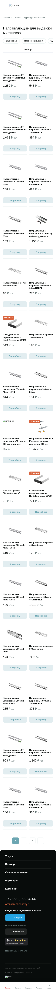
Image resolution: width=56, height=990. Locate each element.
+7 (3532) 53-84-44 (20, 899)
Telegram (17, 917)
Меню (49, 987)
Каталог (17, 18)
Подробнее (15, 200)
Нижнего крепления (33, 41)
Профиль (39, 988)
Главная (6, 18)
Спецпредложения (16, 872)
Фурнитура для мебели (34, 18)
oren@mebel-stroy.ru (17, 904)
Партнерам (12, 880)
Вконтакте (18, 931)
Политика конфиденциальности (18, 972)
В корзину (15, 96)
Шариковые (11, 41)
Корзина (28, 988)
